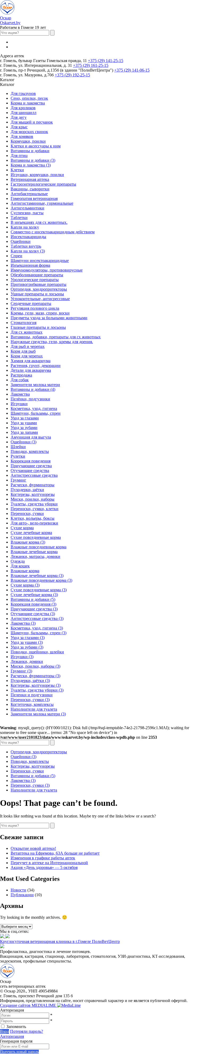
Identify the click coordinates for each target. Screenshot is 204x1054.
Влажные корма (25, 570)
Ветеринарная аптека (30, 179)
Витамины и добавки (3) (33, 160)
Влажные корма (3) (28, 542)
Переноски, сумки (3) (30, 699)
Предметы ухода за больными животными (49, 318)
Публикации (22, 895)
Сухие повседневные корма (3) (39, 590)
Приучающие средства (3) (34, 609)
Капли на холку (25, 227)
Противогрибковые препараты (38, 284)
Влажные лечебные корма (34, 551)
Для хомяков (22, 136)
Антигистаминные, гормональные (42, 203)
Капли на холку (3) (28, 251)
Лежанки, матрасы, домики (35, 556)
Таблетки (19, 217)
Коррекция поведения (30, 461)
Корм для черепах (27, 356)
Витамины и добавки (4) (33, 389)
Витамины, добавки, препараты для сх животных (56, 337)
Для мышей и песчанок (32, 122)
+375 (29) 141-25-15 (105, 60)
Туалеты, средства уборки (34, 504)
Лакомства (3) (23, 623)
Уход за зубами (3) (27, 647)
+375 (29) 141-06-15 (132, 70)
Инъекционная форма (30, 265)
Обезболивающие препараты (37, 275)
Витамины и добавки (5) (33, 599)
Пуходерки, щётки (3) (30, 680)
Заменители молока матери (35, 384)
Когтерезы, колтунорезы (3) (36, 685)
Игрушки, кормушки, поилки (37, 174)
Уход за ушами (24, 423)
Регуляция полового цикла (35, 308)
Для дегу (19, 117)
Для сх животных (26, 332)
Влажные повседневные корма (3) (41, 580)
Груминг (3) (21, 671)
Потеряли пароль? (26, 1031)
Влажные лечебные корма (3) (37, 575)
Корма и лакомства (28, 103)
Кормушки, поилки (28, 141)
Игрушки (19, 403)
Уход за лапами (24, 432)
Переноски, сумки (27, 513)
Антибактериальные (29, 193)
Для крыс (19, 127)
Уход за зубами (24, 427)
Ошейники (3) (23, 442)
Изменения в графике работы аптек (43, 858)
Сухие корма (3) (25, 585)
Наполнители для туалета (34, 709)
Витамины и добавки (30, 150)
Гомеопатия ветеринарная (34, 198)
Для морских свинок (29, 131)
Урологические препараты (35, 279)
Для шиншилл (23, 112)
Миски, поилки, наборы (32, 499)
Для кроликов (23, 108)
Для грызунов (23, 93)
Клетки (17, 170)
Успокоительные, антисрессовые (40, 298)
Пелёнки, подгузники (30, 399)
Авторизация (12, 1036)
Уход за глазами (25, 418)
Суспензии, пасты (27, 213)
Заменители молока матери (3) (38, 714)
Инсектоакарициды (28, 236)
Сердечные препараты (31, 303)
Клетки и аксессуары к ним (36, 146)
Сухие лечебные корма (31, 532)
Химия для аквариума (30, 360)
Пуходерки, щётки (27, 489)
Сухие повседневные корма (36, 537)
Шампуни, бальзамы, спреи (36, 413)
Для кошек (20, 566)
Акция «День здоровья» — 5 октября (44, 867)
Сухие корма (22, 528)
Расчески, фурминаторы (32, 485)
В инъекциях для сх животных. (39, 222)
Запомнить (16, 1026)
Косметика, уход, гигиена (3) (37, 628)
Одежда (18, 561)
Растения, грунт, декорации (36, 365)
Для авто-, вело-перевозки (34, 523)
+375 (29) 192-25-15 (72, 75)
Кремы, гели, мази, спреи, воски (40, 313)
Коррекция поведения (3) (33, 604)
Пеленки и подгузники (32, 695)
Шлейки (18, 446)
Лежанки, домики (27, 661)
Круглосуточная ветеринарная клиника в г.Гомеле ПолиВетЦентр (60, 941)
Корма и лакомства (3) (31, 165)
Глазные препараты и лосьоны (38, 327)
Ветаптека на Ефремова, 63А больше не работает (55, 853)
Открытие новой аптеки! (33, 848)
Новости (18, 890)
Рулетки (18, 456)
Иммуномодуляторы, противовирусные (47, 270)
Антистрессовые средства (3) (37, 618)
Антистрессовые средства (34, 475)
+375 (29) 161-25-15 (90, 65)
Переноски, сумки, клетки (34, 508)
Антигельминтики (27, 208)
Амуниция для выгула (31, 437)
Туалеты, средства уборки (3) (37, 690)
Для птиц (19, 155)
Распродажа (21, 375)
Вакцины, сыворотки (30, 189)
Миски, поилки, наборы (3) (35, 666)
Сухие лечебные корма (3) (34, 594)
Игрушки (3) (22, 656)
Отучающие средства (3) (33, 613)
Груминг (18, 480)
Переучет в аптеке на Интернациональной (49, 862)
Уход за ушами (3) (27, 642)
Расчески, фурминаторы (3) (35, 675)
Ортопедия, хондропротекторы (39, 289)
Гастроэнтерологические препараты (43, 184)
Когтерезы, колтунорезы (33, 494)
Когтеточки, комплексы (32, 704)
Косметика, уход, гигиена (34, 408)
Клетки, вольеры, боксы (32, 518)
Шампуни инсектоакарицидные (40, 260)
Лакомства (20, 394)
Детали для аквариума (31, 370)
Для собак (20, 380)
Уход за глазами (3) (28, 637)
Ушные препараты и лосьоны (37, 294)
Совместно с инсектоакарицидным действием (53, 232)
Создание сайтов (28, 1005)
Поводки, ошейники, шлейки (37, 652)
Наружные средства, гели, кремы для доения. (52, 341)
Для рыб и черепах (28, 346)
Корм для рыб (23, 351)
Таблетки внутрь (26, 246)
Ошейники (21, 241)
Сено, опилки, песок (29, 98)
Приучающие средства (31, 465)
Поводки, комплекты (30, 451)
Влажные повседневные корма (38, 547)
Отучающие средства (30, 470)
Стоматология (23, 322)
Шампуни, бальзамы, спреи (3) (38, 633)
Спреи (16, 255)
